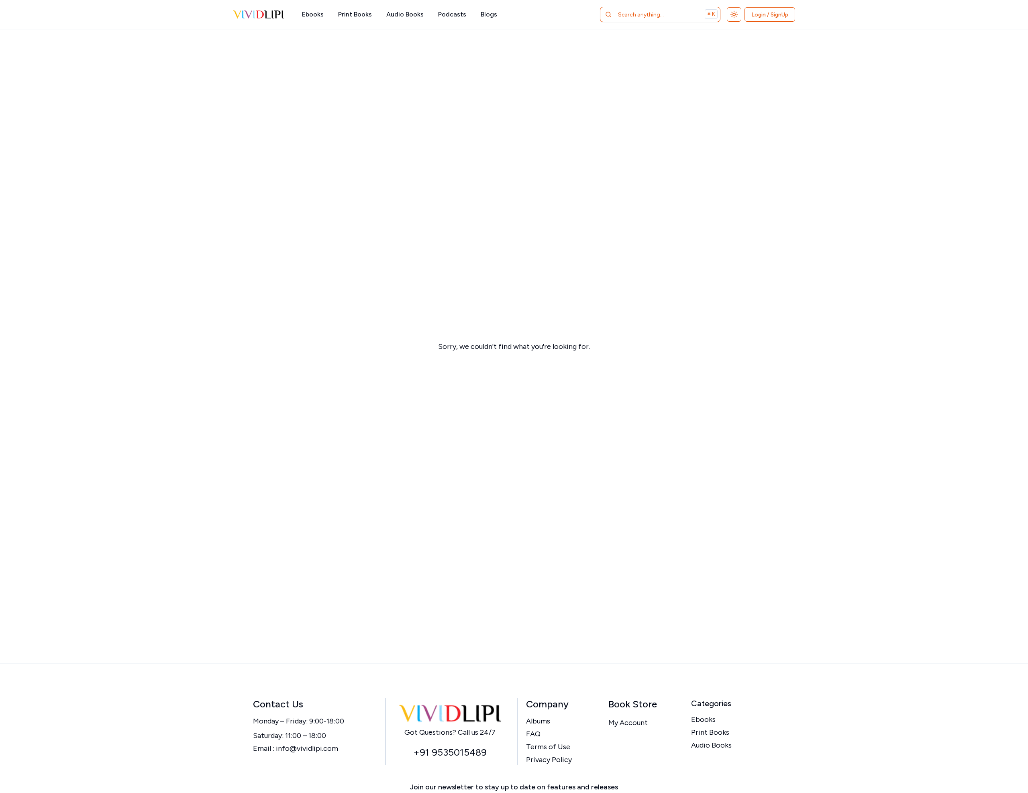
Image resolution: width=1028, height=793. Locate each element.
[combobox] (650, 14)
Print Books (355, 14)
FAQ (533, 733)
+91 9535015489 (450, 752)
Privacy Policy (549, 759)
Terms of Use (548, 746)
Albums (538, 721)
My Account (628, 722)
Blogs (489, 14)
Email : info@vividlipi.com (295, 748)
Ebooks (313, 14)
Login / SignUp (769, 14)
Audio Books (405, 14)
